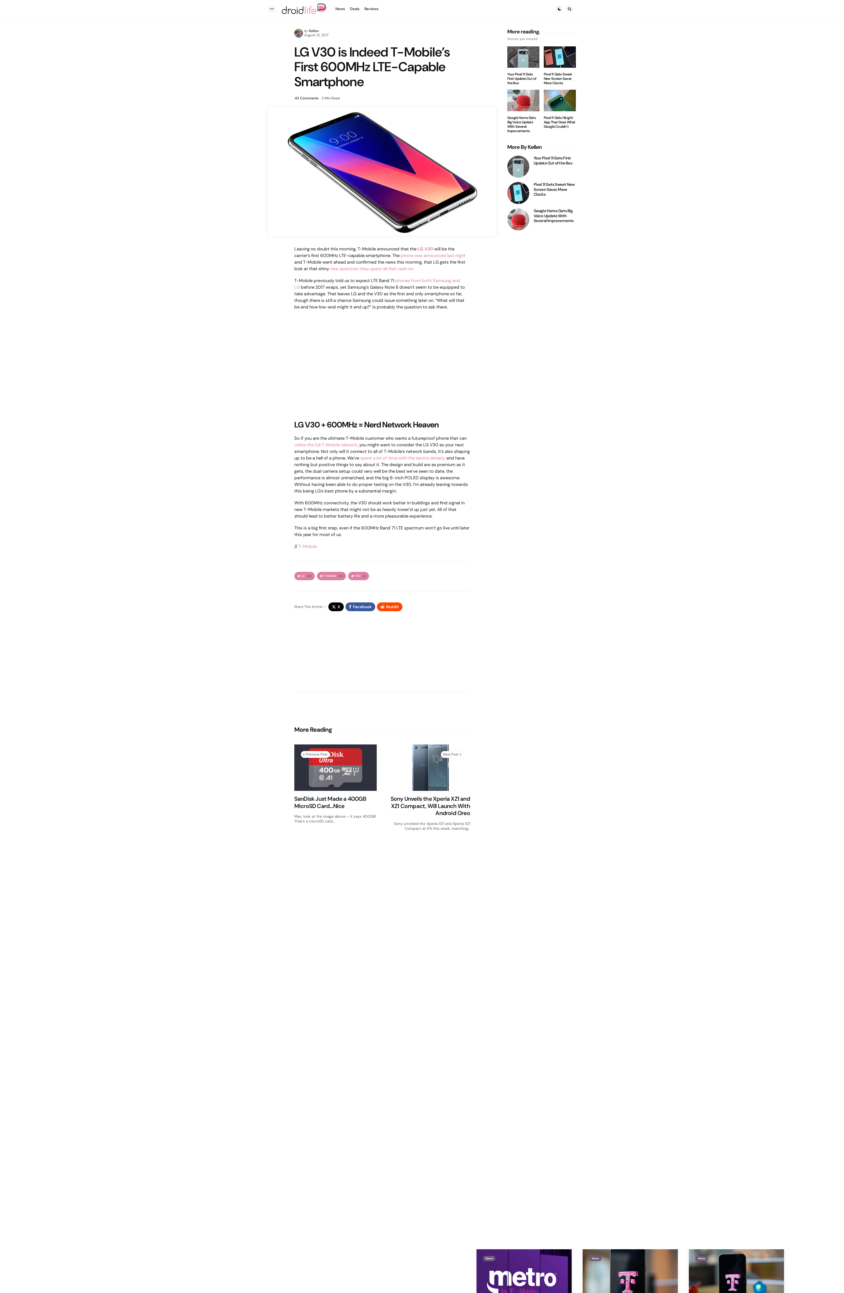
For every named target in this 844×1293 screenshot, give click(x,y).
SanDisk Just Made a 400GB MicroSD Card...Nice (330, 802)
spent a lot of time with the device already (402, 458)
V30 (360, 576)
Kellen (314, 31)
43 (306, 98)
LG (306, 576)
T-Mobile (307, 546)
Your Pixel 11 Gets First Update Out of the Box (522, 78)
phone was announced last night (433, 255)
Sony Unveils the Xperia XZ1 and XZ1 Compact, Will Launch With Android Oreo (430, 806)
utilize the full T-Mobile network (325, 445)
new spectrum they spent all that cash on (371, 269)
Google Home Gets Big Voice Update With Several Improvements (521, 124)
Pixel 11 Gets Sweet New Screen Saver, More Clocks (558, 78)
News (489, 1258)
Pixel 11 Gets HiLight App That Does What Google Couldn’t (559, 122)
